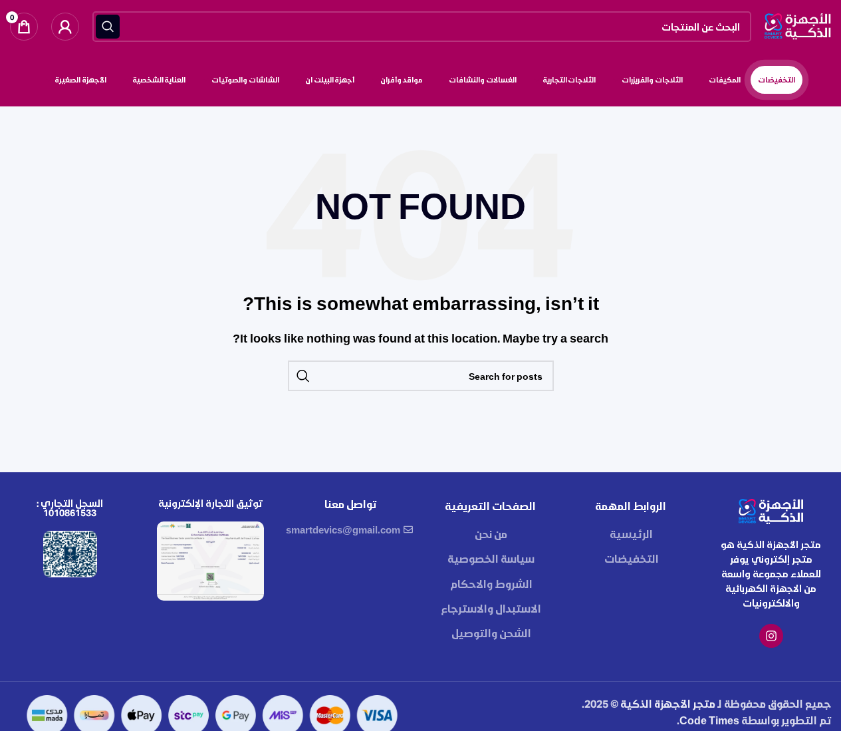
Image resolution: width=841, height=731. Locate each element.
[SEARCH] (108, 27)
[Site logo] (798, 25)
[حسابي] (65, 26)
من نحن (491, 533)
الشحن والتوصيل (491, 633)
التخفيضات (631, 558)
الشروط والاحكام (491, 583)
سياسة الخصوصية (491, 558)
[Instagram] (771, 636)
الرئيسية (631, 533)
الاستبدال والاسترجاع (491, 608)
